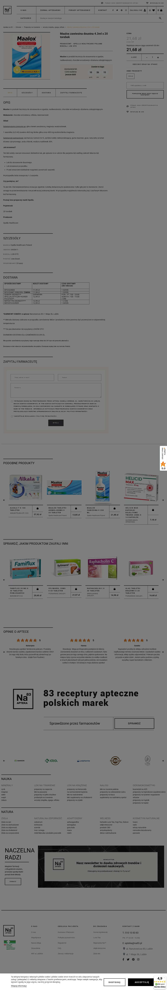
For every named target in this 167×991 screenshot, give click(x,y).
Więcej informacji (19, 985)
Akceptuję (142, 982)
